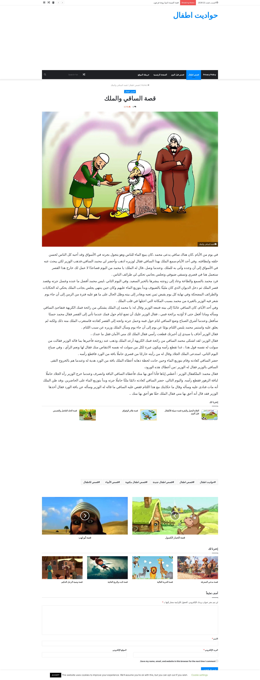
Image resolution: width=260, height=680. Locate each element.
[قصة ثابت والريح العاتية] (107, 567)
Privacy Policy (209, 74)
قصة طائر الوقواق (130, 410)
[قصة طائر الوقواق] (148, 415)
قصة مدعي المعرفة (209, 581)
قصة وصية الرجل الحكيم (72, 581)
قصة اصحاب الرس (171, 2)
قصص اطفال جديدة (162, 482)
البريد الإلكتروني (210, 650)
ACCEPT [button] (55, 675)
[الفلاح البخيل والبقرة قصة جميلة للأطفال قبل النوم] (209, 415)
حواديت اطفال (207, 482)
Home (144, 85)
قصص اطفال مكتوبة (135, 482)
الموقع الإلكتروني (120, 650)
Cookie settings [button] (199, 675)
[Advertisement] (130, 47)
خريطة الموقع (143, 74)
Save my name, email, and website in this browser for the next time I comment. (177, 661)
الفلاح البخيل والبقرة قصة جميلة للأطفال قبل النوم (182, 412)
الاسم (215, 638)
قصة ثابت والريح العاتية (118, 581)
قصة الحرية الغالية (165, 581)
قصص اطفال (193, 74)
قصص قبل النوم (177, 74)
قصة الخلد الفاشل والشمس (65, 410)
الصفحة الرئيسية (160, 74)
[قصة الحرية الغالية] (152, 567)
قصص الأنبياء (111, 482)
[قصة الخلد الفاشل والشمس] (87, 415)
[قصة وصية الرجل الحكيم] (62, 567)
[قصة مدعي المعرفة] (197, 567)
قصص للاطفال (90, 482)
